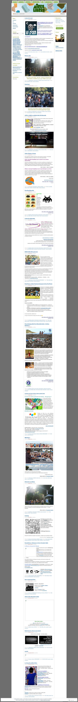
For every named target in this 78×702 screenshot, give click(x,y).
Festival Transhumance (46, 571)
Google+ (51, 476)
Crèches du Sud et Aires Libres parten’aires (35, 393)
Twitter (57, 46)
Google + (46, 585)
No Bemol (26, 687)
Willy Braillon (41, 555)
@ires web (30, 111)
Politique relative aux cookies (45, 700)
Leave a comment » (36, 81)
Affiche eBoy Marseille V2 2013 (32, 596)
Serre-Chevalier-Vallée (29, 576)
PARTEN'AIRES (45, 433)
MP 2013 (45, 80)
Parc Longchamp (17, 54)
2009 (18, 40)
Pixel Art (38, 215)
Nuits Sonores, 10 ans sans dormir (33, 630)
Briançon (48, 575)
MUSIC (45, 149)
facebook (51, 237)
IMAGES (40, 80)
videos (14, 60)
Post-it (40, 215)
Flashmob (37, 321)
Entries (17, 13)
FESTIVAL (28, 1)
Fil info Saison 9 (36, 80)
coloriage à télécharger (28, 540)
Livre (49, 647)
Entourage (29, 433)
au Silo (40, 625)
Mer (47, 388)
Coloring (27, 515)
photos (15, 56)
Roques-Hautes (16, 57)
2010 (15, 42)
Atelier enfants (31, 215)
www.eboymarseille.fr (44, 624)
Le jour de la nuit (28, 18)
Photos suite (28, 55)
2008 (14, 40)
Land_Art (15, 50)
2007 (18, 38)
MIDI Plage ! (27, 437)
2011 (19, 42)
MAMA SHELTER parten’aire (31, 251)
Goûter (39, 675)
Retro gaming (41, 681)
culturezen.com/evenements (48, 239)
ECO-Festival (18, 48)
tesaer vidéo (41, 645)
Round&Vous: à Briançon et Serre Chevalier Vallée (36, 542)
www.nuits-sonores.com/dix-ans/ (45, 644)
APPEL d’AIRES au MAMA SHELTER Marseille (35, 115)
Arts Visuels (36, 214)
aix (16, 44)
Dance (35, 321)
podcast (19, 56)
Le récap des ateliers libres (31, 662)
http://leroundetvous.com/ (35, 565)
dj (27, 150)
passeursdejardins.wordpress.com (34, 48)
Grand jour (27, 84)
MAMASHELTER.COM (38, 130)
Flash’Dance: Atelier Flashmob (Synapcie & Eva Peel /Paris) (38, 283)
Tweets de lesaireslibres (59, 47)
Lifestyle (34, 51)
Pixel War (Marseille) (29, 190)
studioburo (19, 59)
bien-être (31, 187)
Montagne (44, 511)
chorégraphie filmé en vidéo (45, 308)
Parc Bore (47, 51)
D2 (42, 1)
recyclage (48, 389)
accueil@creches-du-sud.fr (39, 428)
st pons (14, 59)
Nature (37, 51)
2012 (14, 43)
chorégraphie (32, 321)
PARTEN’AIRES (36, 1)
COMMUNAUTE (30, 80)
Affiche (14, 44)
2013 (18, 43)
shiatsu (37, 187)
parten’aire (44, 130)
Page (27, 567)
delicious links (59, 50)
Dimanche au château (30, 481)
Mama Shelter (30, 150)
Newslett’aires (48, 1)
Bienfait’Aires (44, 590)
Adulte (51, 186)
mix (18, 50)
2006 (16, 38)
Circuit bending (40, 680)
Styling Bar (27, 692)
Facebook (48, 476)
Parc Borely (16, 52)
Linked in (42, 585)
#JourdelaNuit (41, 25)
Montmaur (15, 51)
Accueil (14, 1)
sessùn (21, 57)
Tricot (41, 675)
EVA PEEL (38, 127)
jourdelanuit (44, 51)
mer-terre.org (51, 379)
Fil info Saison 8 (36, 695)
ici (49, 531)
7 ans (14, 38)
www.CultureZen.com (46, 237)
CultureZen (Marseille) (30, 218)
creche (26, 434)
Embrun (14, 49)
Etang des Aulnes (18, 49)
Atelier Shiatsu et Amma (30, 153)
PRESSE (56, 1)
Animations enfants (31, 214)
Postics (38, 540)
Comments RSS (21, 13)
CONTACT (21, 1)
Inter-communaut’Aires (30, 579)
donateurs (40, 589)
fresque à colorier (34, 540)
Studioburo (45, 672)
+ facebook (36, 587)
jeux (13, 50)
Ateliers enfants (16, 47)
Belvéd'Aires (30, 511)
